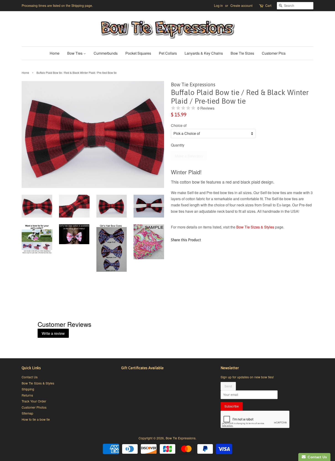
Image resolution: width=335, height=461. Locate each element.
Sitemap (27, 413)
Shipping (28, 389)
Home (54, 53)
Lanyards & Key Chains (204, 53)
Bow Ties (75, 53)
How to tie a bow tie (36, 419)
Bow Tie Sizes (242, 53)
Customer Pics (274, 53)
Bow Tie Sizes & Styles (255, 227)
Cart (268, 5)
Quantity (177, 145)
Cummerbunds (106, 53)
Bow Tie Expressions (181, 438)
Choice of (178, 125)
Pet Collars (168, 53)
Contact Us (30, 377)
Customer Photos (34, 407)
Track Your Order (34, 401)
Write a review (53, 333)
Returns (27, 395)
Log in (218, 5)
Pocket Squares (138, 53)
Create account (241, 5)
